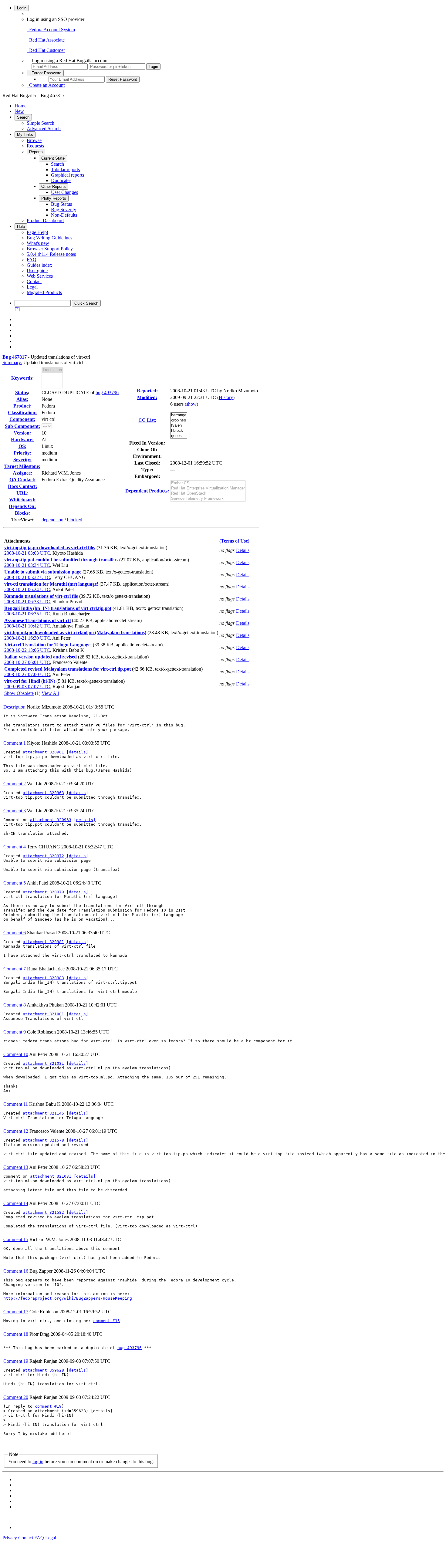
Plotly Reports (53, 198)
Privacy (9, 1537)
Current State (53, 158)
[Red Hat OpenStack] (208, 493)
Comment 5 (14, 882)
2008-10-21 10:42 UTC (27, 625)
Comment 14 (15, 1203)
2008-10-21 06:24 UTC (27, 589)
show (191, 404)
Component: (22, 419)
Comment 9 (14, 1031)
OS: (22, 446)
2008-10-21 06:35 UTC (27, 613)
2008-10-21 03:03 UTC (27, 553)
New (19, 111)
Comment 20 (15, 1397)
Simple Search (40, 123)
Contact (34, 281)
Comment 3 (14, 810)
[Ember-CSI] (208, 483)
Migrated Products (44, 292)
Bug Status (61, 204)
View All (50, 693)
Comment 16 (15, 1271)
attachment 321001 (43, 1014)
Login (21, 8)
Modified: (147, 397)
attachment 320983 (43, 978)
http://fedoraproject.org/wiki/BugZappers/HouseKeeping (67, 1298)
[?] (17, 309)
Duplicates (61, 180)
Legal (32, 286)
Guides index (39, 265)
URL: (22, 493)
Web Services (40, 276)
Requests (35, 145)
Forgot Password (45, 73)
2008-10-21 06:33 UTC (27, 601)
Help (21, 226)
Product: (22, 405)
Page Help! (37, 232)
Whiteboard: (22, 499)
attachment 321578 (43, 1140)
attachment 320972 (43, 856)
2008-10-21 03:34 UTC (27, 565)
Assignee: (22, 472)
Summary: (12, 362)
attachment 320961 (43, 752)
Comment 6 (14, 932)
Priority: (22, 452)
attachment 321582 (43, 1212)
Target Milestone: (22, 466)
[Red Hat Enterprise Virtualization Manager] (208, 488)
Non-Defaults (64, 215)
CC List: (147, 420)
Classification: (22, 412)
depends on (52, 519)
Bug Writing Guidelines (49, 237)
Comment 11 (15, 1104)
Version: (22, 432)
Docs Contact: (22, 486)
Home (20, 105)
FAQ (31, 259)
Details (242, 550)
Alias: (22, 399)
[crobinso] (179, 420)
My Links (25, 134)
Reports (36, 152)
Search (23, 117)
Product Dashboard (45, 220)
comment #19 (48, 1406)
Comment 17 (15, 1311)
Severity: (22, 459)
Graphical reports (67, 175)
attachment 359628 (43, 1370)
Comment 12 (15, 1131)
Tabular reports (65, 169)
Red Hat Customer (46, 50)
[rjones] (179, 435)
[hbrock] (179, 430)
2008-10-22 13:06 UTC (27, 650)
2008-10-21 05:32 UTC (27, 577)
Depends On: (22, 506)
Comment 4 (14, 846)
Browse (34, 140)
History (226, 397)
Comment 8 (14, 1004)
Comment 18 (15, 1334)
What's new (38, 243)
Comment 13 (15, 1167)
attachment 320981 (43, 941)
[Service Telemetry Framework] (208, 498)
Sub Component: (22, 426)
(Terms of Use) (234, 540)
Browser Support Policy (50, 248)
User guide (37, 270)
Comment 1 (14, 743)
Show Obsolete (19, 693)
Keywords (21, 378)
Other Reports (53, 186)
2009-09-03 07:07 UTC (27, 686)
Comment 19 (15, 1361)
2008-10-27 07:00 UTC (27, 674)
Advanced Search (44, 128)
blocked (74, 519)
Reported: (147, 390)
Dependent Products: (147, 490)
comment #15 (106, 1320)
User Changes (64, 192)
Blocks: (22, 513)
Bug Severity (63, 209)
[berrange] (179, 415)
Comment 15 (15, 1239)
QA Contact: (22, 479)
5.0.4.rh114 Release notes (51, 254)
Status (21, 392)
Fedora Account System (51, 29)
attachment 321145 (43, 1113)
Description (14, 706)
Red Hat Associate (46, 39)
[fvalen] (179, 425)
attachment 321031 (43, 1063)
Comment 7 (14, 968)
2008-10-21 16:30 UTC (27, 638)
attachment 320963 (43, 792)
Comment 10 (15, 1054)
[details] (77, 752)
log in (37, 1461)
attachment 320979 (43, 892)
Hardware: (22, 439)
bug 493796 (107, 392)
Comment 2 (14, 783)
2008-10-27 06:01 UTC (27, 662)
